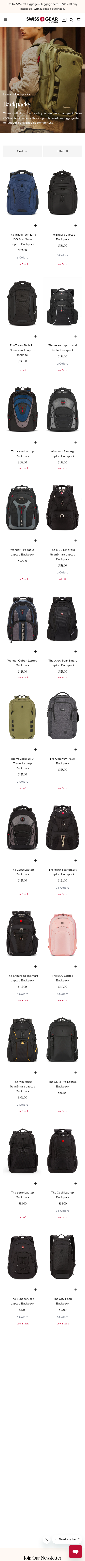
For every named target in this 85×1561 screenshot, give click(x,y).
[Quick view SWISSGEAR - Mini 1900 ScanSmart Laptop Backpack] (35, 1072)
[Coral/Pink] (62, 932)
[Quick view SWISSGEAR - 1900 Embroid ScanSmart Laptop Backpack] (75, 540)
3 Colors (62, 255)
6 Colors (62, 1317)
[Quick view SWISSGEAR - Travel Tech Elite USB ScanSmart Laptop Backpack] (35, 225)
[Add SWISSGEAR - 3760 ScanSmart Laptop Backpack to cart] (75, 651)
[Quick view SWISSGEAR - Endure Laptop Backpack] (75, 225)
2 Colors (62, 363)
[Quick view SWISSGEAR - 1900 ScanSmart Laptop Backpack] (75, 860)
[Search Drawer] (71, 19)
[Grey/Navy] (22, 617)
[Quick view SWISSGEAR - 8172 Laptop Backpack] (75, 966)
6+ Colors (62, 887)
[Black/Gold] (22, 1039)
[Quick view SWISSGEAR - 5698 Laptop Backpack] (35, 1183)
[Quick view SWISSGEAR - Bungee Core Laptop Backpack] (35, 1289)
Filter (60, 151)
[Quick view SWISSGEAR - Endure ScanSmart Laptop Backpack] (35, 966)
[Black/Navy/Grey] (22, 408)
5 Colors (22, 257)
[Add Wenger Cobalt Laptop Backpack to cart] (35, 651)
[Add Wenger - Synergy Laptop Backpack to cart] (75, 442)
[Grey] (62, 716)
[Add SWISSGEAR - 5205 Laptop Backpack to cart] (35, 442)
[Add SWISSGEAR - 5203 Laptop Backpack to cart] (35, 860)
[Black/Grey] (62, 408)
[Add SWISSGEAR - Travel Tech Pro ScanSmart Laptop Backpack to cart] (35, 336)
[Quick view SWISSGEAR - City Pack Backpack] (75, 1289)
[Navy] (22, 191)
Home (7, 94)
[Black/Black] (62, 191)
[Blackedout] (62, 1150)
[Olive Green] (22, 716)
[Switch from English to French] (64, 19)
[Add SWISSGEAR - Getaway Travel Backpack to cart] (75, 749)
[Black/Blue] (22, 507)
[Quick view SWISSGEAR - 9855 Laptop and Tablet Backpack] (75, 336)
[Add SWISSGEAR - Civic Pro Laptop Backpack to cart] (75, 1072)
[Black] (62, 302)
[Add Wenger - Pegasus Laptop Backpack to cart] (35, 540)
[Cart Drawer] (78, 19)
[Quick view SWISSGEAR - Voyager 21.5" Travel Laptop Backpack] (35, 749)
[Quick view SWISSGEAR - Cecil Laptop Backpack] (75, 1183)
